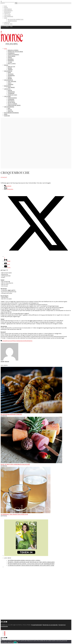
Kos (5, 6)
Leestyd (7, 22)
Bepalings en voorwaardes (50, 625)
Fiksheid (10, 84)
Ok (15, 642)
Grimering (11, 75)
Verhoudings (12, 97)
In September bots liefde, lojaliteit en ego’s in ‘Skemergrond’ (31, 563)
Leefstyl (7, 13)
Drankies (11, 60)
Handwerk (11, 91)
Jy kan (10, 62)
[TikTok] (1, 622)
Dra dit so (11, 66)
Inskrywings (12, 21)
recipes (4, 341)
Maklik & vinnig (13, 50)
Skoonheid (8, 9)
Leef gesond (12, 81)
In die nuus (11, 102)
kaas (19, 341)
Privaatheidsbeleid (36, 625)
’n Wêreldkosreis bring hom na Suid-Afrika (24, 560)
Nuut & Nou (12, 63)
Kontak (7, 115)
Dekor (10, 90)
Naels (10, 76)
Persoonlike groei (14, 105)
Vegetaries (11, 56)
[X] (2, 622)
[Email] (6, 622)
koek (27, 341)
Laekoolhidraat (13, 54)
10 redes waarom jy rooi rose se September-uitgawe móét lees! (31, 565)
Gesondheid (8, 10)
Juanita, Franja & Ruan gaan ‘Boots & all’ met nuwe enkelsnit (31, 562)
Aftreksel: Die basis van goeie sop (14, 514)
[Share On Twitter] (4, 633)
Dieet (9, 82)
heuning (15, 341)
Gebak (10, 57)
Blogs (10, 109)
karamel (23, 341)
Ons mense (11, 87)
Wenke (10, 68)
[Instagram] (5, 622)
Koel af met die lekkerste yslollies (15, 464)
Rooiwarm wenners (11, 112)
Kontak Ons (8, 24)
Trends (10, 69)
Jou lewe (7, 96)
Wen (5, 18)
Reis (9, 108)
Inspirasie (11, 100)
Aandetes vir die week (15, 51)
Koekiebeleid (4, 626)
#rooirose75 (9, 341)
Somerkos (11, 53)
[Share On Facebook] (4, 632)
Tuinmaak (11, 93)
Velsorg (11, 74)
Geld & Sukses (12, 103)
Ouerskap (11, 99)
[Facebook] (4, 622)
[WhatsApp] (3, 622)
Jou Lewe (7, 15)
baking (30, 341)
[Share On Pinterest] (4, 635)
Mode (6, 7)
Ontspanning (8, 16)
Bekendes (7, 12)
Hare (9, 72)
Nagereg (11, 59)
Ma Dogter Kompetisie (15, 19)
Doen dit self (12, 94)
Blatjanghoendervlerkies (11, 414)
